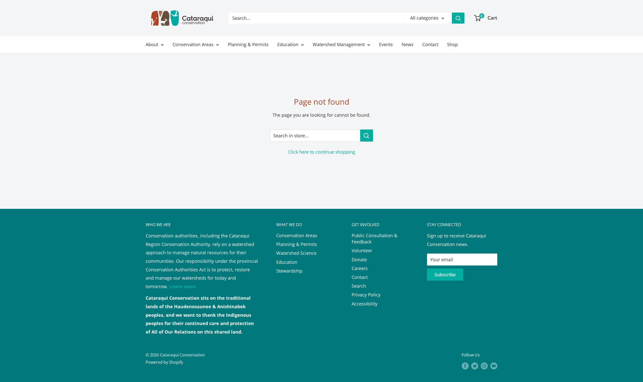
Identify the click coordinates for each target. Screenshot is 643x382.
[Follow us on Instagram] (484, 365)
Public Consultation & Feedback (374, 238)
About (152, 44)
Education (287, 44)
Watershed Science (296, 253)
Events (386, 44)
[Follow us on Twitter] (474, 365)
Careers (360, 268)
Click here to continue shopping (321, 152)
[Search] (458, 18)
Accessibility (365, 304)
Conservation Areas (193, 44)
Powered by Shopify (164, 362)
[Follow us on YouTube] (493, 365)
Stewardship (289, 271)
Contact (430, 44)
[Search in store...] (366, 136)
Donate (359, 260)
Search (359, 286)
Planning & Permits (248, 44)
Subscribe (445, 275)
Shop (452, 44)
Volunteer (362, 250)
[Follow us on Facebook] (465, 365)
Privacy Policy (366, 295)
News (407, 44)
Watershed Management (339, 44)
